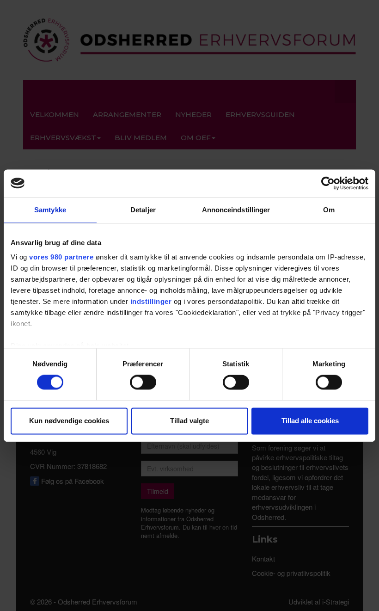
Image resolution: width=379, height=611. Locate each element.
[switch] (143, 382)
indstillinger (151, 301)
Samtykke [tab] (50, 210)
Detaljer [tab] (143, 210)
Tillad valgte (189, 421)
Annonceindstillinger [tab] (236, 210)
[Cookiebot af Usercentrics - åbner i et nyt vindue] (327, 183)
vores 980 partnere (61, 257)
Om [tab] (329, 210)
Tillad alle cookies (310, 421)
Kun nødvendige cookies (69, 421)
